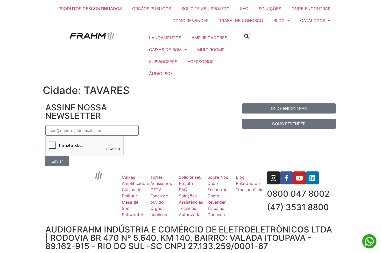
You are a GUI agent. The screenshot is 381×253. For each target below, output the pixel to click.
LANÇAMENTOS (165, 37)
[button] (246, 36)
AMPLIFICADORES (209, 37)
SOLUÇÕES (270, 8)
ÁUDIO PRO (160, 73)
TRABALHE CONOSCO (241, 20)
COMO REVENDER (190, 20)
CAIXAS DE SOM (165, 49)
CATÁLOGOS (312, 20)
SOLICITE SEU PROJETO (205, 8)
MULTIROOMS (210, 49)
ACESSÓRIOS (201, 61)
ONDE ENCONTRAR (311, 8)
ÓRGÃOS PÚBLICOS (151, 8)
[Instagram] (273, 177)
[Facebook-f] (286, 177)
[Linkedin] (312, 177)
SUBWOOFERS (163, 61)
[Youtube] (299, 177)
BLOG (279, 20)
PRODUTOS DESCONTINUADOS (90, 8)
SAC (244, 8)
